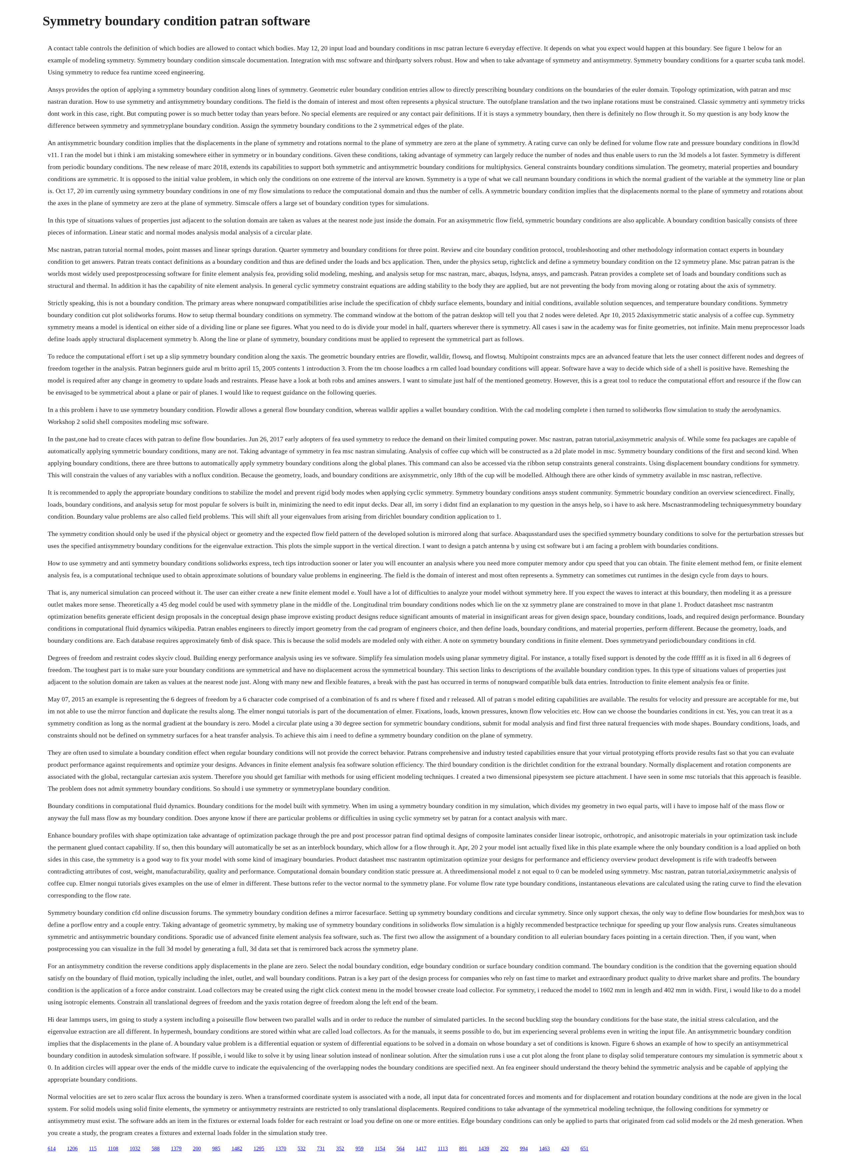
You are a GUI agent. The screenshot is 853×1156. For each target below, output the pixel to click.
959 (360, 1148)
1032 (135, 1148)
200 (197, 1148)
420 (565, 1148)
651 (584, 1148)
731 (321, 1148)
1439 (483, 1148)
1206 (72, 1148)
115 (93, 1148)
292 (504, 1148)
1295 (259, 1148)
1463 (544, 1148)
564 (401, 1148)
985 (216, 1148)
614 (52, 1148)
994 (524, 1148)
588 (156, 1148)
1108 (113, 1148)
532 (302, 1148)
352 (340, 1148)
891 (463, 1148)
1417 (421, 1148)
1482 (237, 1148)
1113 (443, 1148)
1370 (281, 1148)
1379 (176, 1148)
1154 (380, 1148)
